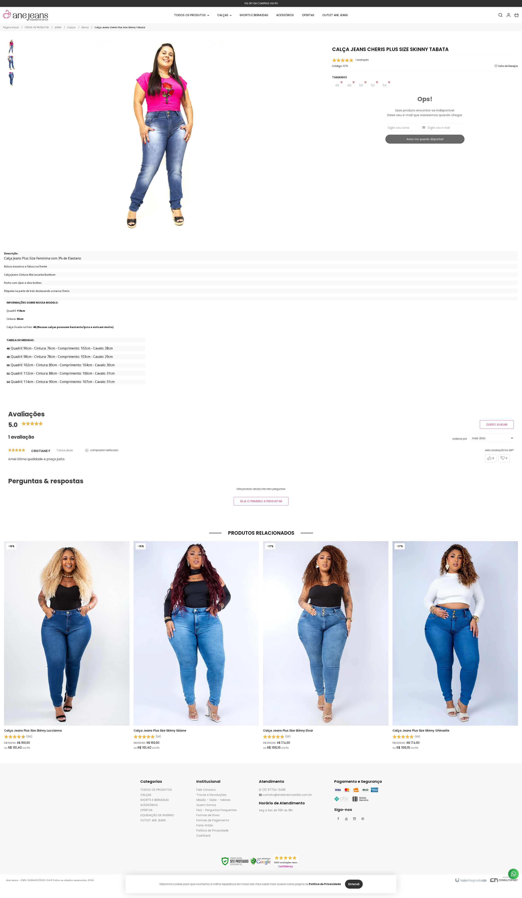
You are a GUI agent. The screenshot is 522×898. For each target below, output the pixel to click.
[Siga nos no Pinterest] (363, 819)
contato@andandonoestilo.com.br (287, 795)
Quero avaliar (497, 424)
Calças (71, 27)
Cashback (203, 836)
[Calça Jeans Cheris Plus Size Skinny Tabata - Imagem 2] (11, 62)
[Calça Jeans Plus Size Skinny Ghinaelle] (455, 645)
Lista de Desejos (508, 66)
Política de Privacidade (212, 830)
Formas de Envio (208, 815)
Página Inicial (11, 27)
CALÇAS (145, 795)
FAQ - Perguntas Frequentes (216, 810)
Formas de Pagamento (212, 820)
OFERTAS (146, 810)
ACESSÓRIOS (149, 805)
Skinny (85, 27)
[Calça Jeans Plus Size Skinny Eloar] (325, 645)
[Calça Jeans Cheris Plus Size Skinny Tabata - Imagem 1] (11, 46)
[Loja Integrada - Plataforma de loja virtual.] (470, 880)
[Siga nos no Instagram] (355, 819)
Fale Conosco (206, 790)
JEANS (57, 27)
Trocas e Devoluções (211, 795)
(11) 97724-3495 (273, 790)
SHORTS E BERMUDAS (154, 800)
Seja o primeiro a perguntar (261, 501)
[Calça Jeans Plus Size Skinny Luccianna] (66, 645)
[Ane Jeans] (25, 15)
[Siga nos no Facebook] (338, 819)
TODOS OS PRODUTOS (36, 27)
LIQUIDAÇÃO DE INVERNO (157, 815)
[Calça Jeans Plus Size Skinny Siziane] (196, 645)
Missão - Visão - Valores (213, 800)
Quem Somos (206, 805)
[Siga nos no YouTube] (346, 819)
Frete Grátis (204, 825)
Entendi (353, 884)
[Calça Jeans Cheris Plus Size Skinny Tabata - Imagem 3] (11, 79)
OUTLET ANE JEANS (153, 820)
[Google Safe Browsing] (260, 861)
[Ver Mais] (68, 616)
